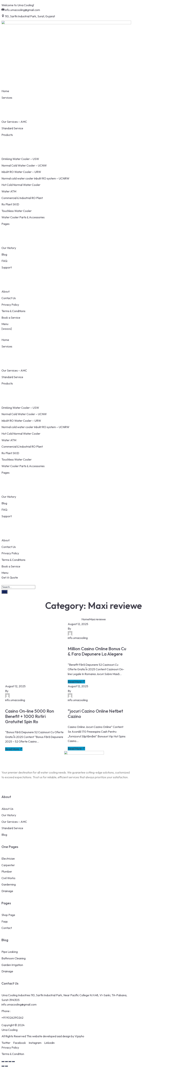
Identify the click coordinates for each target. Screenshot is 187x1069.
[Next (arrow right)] (6, 1066)
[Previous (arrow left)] (2, 1066)
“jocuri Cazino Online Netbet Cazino (95, 713)
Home (85, 619)
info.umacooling (78, 638)
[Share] (9, 1061)
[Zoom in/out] (2, 1061)
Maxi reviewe (97, 619)
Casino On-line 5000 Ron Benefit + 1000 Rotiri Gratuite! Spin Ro (29, 716)
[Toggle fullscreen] (6, 1061)
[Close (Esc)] (13, 1061)
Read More (75, 681)
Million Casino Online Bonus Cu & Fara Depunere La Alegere (97, 651)
